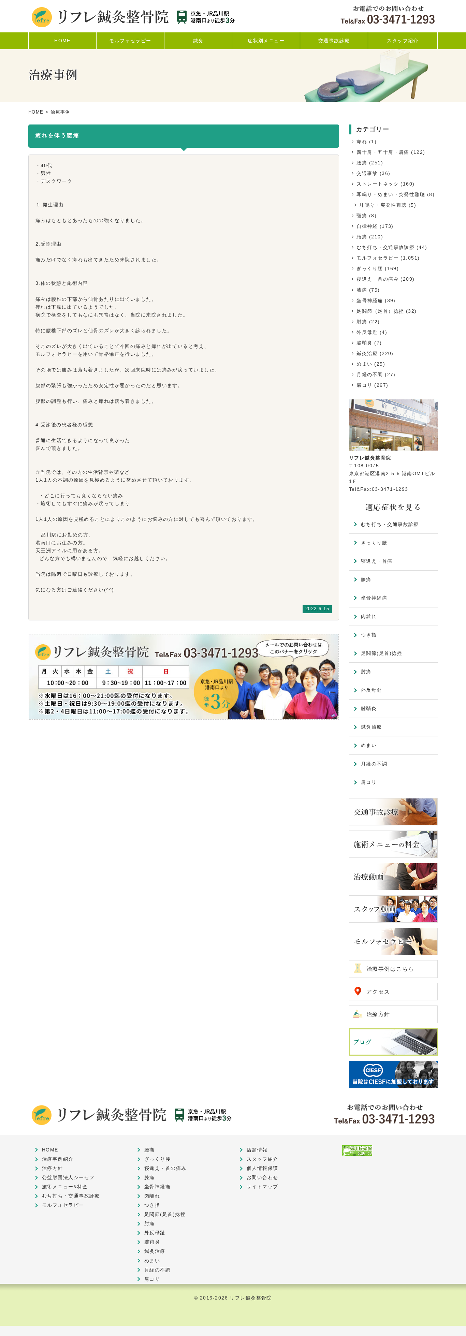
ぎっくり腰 (369, 268)
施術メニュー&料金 (65, 1186)
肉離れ (369, 616)
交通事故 (367, 173)
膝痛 (361, 290)
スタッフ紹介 (262, 1159)
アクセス (378, 992)
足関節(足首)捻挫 (381, 653)
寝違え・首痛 (377, 561)
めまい (364, 364)
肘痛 (361, 321)
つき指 (369, 634)
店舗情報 (257, 1150)
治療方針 (378, 1014)
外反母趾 (367, 332)
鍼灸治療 (367, 353)
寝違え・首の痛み (377, 279)
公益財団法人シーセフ (68, 1177)
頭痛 (361, 236)
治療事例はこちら (390, 969)
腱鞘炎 (364, 343)
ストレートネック (377, 184)
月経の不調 (369, 374)
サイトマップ (262, 1186)
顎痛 (361, 215)
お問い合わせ (262, 1177)
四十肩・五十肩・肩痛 (382, 152)
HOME (36, 112)
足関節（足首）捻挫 (380, 311)
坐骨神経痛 (369, 300)
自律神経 (367, 226)
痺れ (361, 141)
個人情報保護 (262, 1168)
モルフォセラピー (377, 258)
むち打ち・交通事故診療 (385, 247)
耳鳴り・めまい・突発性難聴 (390, 194)
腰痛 (361, 162)
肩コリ (364, 385)
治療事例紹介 (58, 1159)
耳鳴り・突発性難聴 (383, 205)
